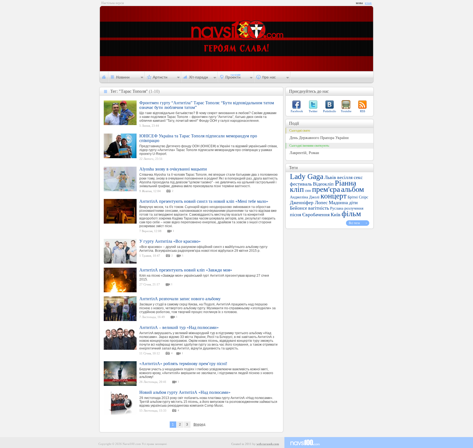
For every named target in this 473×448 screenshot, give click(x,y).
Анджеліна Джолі (304, 197)
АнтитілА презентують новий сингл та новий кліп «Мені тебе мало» (203, 201)
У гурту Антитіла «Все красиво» (170, 241)
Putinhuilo (329, 111)
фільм (351, 213)
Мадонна (338, 202)
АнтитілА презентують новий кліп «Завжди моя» (185, 270)
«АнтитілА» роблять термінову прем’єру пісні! (183, 363)
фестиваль (301, 184)
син (308, 191)
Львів (330, 177)
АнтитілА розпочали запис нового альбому (180, 298)
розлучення (353, 208)
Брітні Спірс (358, 197)
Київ (336, 214)
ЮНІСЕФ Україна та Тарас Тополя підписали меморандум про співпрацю (198, 138)
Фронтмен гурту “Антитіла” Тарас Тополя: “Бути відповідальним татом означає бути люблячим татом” (206, 105)
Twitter (313, 111)
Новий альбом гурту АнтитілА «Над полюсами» (184, 392)
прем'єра (326, 189)
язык (368, 3)
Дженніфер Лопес (309, 202)
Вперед (199, 424)
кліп (297, 189)
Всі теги (354, 223)
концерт (334, 196)
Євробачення (316, 214)
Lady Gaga (306, 176)
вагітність (318, 208)
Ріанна (345, 183)
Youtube (346, 111)
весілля (345, 177)
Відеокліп (323, 184)
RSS (362, 111)
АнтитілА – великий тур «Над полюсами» (179, 327)
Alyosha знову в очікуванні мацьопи (173, 169)
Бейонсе (298, 208)
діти (353, 202)
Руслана (336, 208)
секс (358, 177)
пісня (295, 214)
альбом (352, 189)
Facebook (297, 111)
